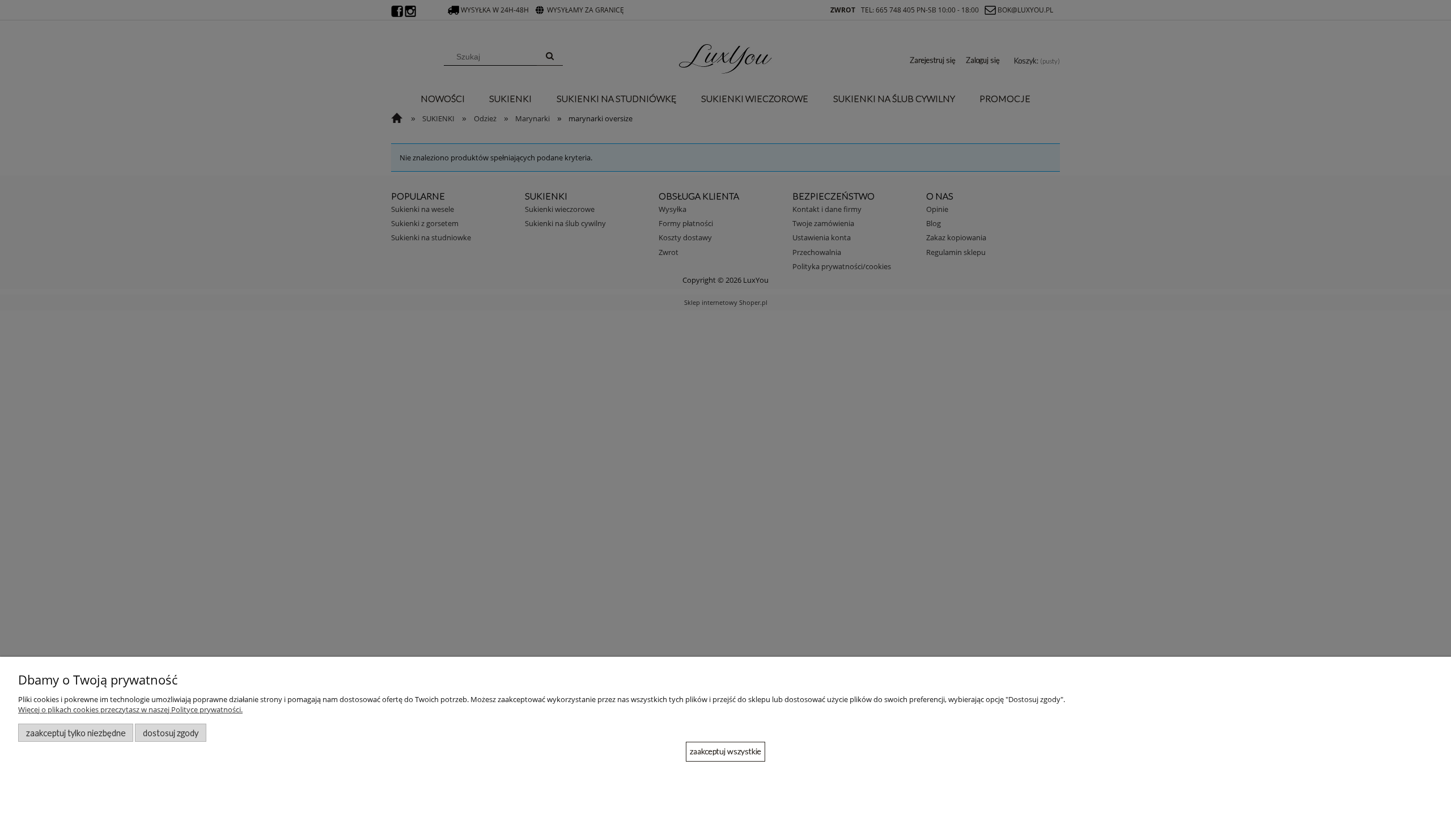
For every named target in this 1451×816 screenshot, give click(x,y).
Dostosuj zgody (170, 733)
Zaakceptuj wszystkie (725, 751)
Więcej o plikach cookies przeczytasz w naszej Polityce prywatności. (130, 709)
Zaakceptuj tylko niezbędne (76, 733)
